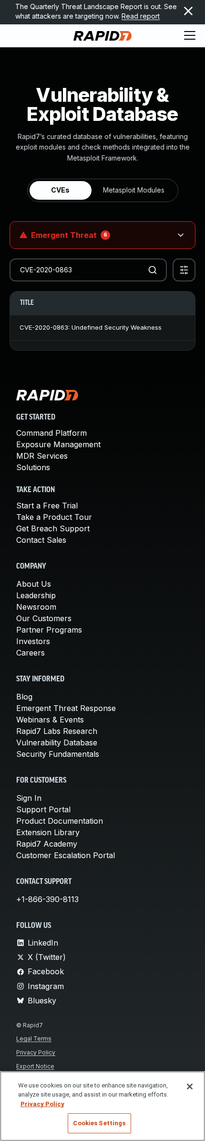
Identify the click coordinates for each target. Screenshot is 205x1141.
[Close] (189, 1086)
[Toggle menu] (189, 36)
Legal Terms (33, 1038)
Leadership (36, 595)
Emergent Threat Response (66, 708)
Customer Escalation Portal (65, 855)
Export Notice (35, 1066)
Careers (30, 652)
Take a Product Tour (54, 517)
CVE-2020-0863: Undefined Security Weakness (91, 327)
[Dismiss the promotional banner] (188, 11)
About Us (33, 584)
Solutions (33, 467)
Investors (33, 641)
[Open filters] (184, 269)
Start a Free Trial (47, 505)
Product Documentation (59, 821)
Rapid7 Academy (46, 844)
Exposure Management (58, 444)
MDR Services (42, 456)
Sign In (28, 798)
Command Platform (51, 433)
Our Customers (44, 618)
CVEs (60, 190)
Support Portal (43, 809)
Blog (24, 696)
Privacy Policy (35, 1052)
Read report (141, 16)
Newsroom (36, 607)
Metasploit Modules (133, 190)
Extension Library (48, 832)
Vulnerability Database (56, 742)
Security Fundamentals (57, 754)
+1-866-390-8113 (47, 899)
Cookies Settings (99, 1123)
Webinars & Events (50, 719)
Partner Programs (49, 630)
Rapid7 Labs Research (56, 731)
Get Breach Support (53, 528)
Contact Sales (41, 540)
